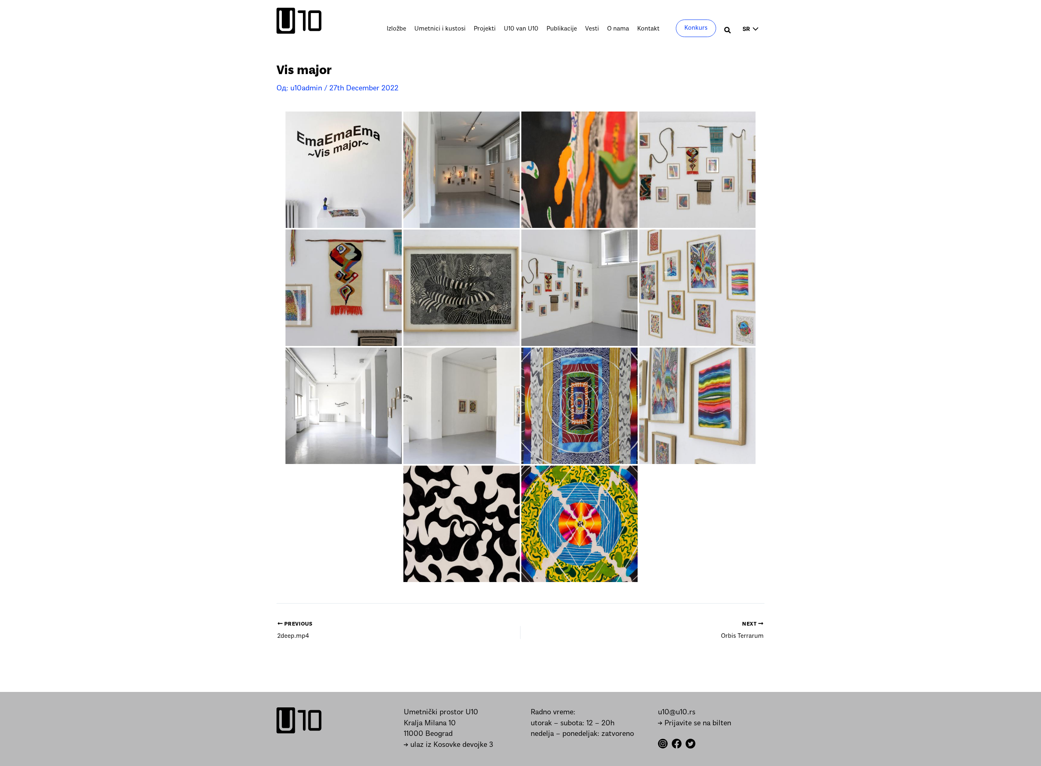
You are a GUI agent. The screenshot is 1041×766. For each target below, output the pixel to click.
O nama (618, 29)
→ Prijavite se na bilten (694, 723)
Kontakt (648, 29)
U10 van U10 (521, 29)
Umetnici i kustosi (440, 29)
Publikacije (562, 29)
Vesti (592, 29)
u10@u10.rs (676, 712)
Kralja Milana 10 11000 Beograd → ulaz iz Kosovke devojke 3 (448, 734)
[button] (728, 31)
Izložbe (396, 29)
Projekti (485, 29)
